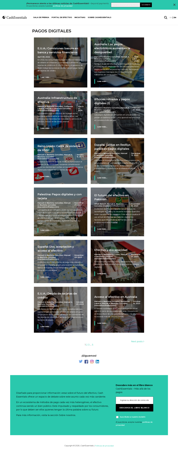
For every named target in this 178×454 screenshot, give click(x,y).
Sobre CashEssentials (99, 17)
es (171, 18)
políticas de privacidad (62, 6)
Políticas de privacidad (104, 446)
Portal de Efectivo (62, 17)
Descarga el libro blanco (134, 408)
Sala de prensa (41, 17)
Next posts (137, 341)
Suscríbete (146, 4)
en (175, 18)
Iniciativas (79, 17)
